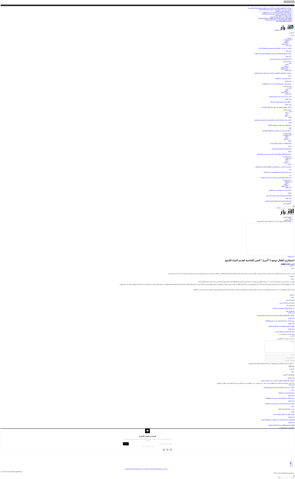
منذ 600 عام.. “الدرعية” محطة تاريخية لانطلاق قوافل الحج (276, 130)
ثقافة (286, 115)
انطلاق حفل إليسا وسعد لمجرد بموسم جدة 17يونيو (278, 195)
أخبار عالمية (284, 186)
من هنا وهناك (288, 181)
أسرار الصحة (284, 67)
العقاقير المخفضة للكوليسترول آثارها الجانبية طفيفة (278, 19)
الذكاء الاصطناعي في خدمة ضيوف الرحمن (280, 59)
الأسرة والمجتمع (287, 134)
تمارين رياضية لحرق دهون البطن (283, 15)
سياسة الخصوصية (138, 468)
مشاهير (285, 184)
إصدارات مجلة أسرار (148, 468)
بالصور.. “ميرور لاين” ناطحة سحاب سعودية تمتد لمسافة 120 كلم (275, 9)
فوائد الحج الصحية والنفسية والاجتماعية (281, 148)
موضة (286, 90)
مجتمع (286, 139)
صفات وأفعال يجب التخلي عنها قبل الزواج (280, 16)
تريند (286, 161)
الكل (286, 41)
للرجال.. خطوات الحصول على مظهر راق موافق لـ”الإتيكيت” (276, 107)
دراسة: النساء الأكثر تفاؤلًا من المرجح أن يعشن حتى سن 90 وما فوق (274, 154)
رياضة (286, 66)
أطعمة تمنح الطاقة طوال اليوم (283, 21)
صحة (290, 63)
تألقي (290, 88)
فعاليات (285, 42)
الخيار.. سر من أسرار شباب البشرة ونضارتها (280, 96)
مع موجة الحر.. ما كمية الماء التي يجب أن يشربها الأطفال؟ (276, 12)
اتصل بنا (126, 468)
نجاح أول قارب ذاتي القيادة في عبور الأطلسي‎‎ (279, 190)
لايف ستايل (288, 158)
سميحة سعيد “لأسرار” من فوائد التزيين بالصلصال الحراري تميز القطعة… (273, 166)
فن (287, 114)
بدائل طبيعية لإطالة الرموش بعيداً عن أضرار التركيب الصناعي (275, 177)
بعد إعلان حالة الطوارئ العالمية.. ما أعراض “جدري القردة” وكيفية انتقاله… (272, 73)
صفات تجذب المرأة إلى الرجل (286, 303)
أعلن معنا (131, 468)
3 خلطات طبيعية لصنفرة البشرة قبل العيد (280, 101)
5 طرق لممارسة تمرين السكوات (283, 11)
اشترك (126, 443)
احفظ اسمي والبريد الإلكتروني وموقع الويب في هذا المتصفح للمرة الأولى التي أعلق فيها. (271, 363)
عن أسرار (165, 468)
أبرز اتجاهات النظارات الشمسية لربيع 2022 (283, 308)
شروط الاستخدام (158, 468)
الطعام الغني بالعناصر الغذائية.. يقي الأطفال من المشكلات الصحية (274, 18)
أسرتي (286, 137)
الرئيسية (289, 38)
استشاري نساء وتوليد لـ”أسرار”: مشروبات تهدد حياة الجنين (276, 14)
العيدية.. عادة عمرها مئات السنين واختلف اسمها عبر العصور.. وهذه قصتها (273, 120)
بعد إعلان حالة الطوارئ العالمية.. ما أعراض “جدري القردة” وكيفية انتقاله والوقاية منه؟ (269, 8)
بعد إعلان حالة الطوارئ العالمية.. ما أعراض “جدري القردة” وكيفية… (277, 380)
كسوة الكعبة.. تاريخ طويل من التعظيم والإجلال (279, 125)
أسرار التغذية (284, 69)
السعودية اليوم (287, 39)
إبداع (290, 111)
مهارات (286, 162)
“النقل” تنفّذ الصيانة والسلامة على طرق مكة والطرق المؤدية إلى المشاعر (272, 53)
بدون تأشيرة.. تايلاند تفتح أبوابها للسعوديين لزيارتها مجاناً (277, 172)
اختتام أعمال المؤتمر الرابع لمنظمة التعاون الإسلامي (278, 201)
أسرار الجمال (284, 92)
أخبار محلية (285, 44)
